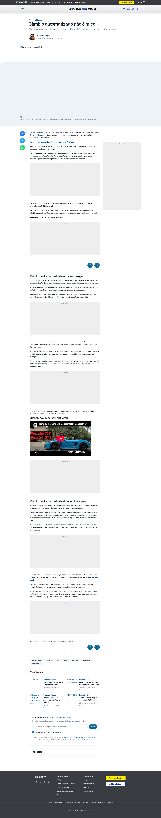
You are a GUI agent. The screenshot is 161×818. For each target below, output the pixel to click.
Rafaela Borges (43, 36)
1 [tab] (65, 272)
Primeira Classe (35, 20)
